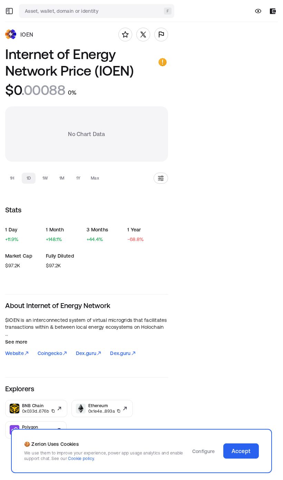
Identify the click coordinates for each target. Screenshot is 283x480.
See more (16, 342)
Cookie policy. (81, 458)
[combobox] (97, 11)
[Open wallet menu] (273, 11)
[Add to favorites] (125, 34)
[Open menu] (9, 11)
